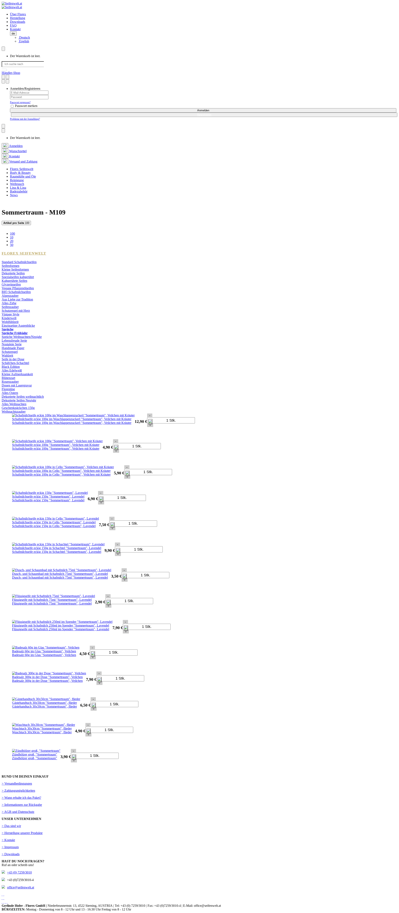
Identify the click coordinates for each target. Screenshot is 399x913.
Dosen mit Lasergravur (17, 385)
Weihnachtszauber (14, 411)
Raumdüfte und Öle (23, 176)
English (23, 41)
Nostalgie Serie (12, 344)
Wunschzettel (17, 151)
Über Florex (18, 14)
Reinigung (17, 180)
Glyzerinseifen (11, 284)
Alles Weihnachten (14, 404)
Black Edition (11, 366)
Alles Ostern (10, 393)
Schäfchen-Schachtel (15, 363)
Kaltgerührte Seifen (14, 280)
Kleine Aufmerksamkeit (17, 374)
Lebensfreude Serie (14, 340)
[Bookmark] (3, 77)
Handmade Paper (13, 348)
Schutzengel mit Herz (16, 310)
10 (11, 237)
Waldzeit (7, 355)
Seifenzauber (10, 307)
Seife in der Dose (13, 359)
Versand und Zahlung (22, 161)
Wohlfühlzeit (10, 322)
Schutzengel (10, 351)
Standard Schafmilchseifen (19, 262)
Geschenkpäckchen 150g (18, 408)
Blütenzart (8, 378)
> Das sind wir (11, 826)
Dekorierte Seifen (13, 273)
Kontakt (15, 29)
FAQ (13, 25)
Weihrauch (17, 184)
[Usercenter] (3, 81)
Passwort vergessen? (20, 102)
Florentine (8, 389)
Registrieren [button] (204, 114)
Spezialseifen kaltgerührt (18, 277)
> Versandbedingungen (17, 783)
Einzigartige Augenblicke (18, 325)
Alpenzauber (10, 295)
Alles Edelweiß (12, 370)
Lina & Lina (18, 187)
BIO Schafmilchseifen (16, 292)
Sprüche (8, 329)
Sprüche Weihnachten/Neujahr (22, 337)
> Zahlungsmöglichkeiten (18, 790)
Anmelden (203, 110)
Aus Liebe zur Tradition (17, 299)
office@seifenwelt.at (20, 887)
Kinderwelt (9, 318)
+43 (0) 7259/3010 (19, 872)
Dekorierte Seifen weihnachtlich (23, 396)
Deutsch (24, 37)
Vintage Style (10, 314)
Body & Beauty (20, 172)
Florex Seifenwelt (21, 169)
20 (11, 241)
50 (11, 245)
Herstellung (17, 18)
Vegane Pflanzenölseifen (18, 288)
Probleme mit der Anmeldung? (25, 119)
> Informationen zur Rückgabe (22, 804)
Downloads (17, 21)
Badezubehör (18, 191)
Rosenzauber (10, 381)
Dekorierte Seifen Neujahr (19, 400)
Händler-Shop (11, 73)
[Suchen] (4, 70)
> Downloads (11, 854)
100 (16, 223)
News (14, 195)
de (13, 33)
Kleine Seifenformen (15, 269)
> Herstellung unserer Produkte (22, 833)
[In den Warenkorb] (150, 421)
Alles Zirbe (9, 303)
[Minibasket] (3, 49)
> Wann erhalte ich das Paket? (21, 797)
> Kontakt (8, 840)
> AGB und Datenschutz (18, 812)
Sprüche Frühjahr (15, 333)
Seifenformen (10, 266)
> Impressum (10, 847)
